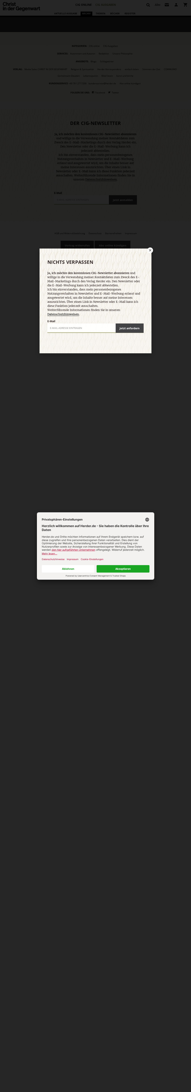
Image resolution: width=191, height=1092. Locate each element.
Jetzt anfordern (130, 328)
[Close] (149, 250)
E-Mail (51, 321)
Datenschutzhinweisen (63, 314)
